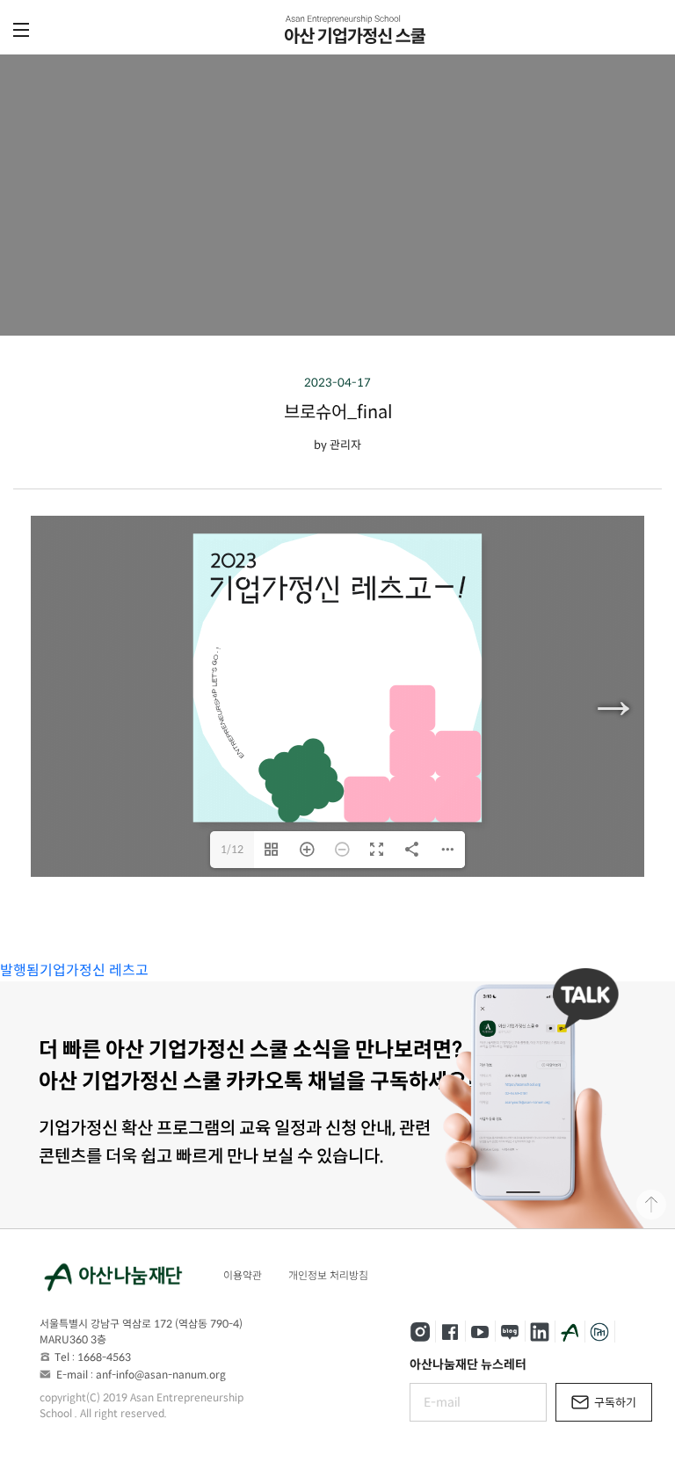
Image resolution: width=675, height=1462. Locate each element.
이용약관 (242, 1275)
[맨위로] (651, 1205)
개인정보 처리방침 (328, 1275)
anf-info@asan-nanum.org (161, 1374)
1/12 (232, 849)
